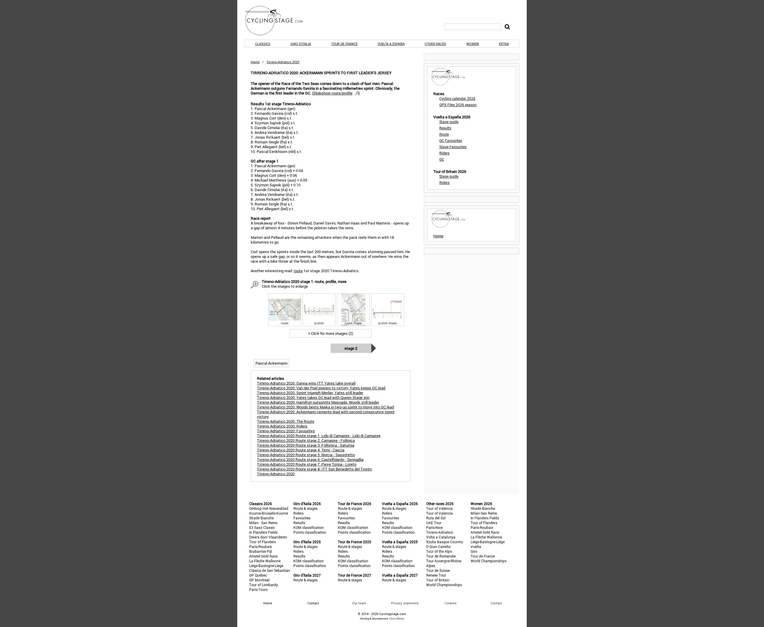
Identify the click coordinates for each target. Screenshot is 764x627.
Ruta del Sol (436, 517)
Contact (496, 603)
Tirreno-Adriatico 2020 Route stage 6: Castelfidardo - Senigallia (310, 459)
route (298, 270)
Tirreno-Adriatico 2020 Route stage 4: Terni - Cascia (300, 450)
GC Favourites (450, 140)
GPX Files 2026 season (458, 104)
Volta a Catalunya (440, 537)
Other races (435, 43)
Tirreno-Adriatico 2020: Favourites (286, 431)
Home (255, 62)
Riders (444, 153)
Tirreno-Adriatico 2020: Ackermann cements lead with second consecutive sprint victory (326, 414)
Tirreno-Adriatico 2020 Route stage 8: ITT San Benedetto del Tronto (314, 469)
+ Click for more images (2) (330, 333)
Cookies (451, 603)
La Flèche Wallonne (265, 560)
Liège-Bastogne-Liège (266, 565)
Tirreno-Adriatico (439, 532)
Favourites (301, 517)
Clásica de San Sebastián (269, 570)
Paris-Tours (258, 589)
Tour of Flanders (262, 541)
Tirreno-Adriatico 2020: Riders (282, 426)
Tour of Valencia (439, 508)
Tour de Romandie (441, 556)
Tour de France (344, 43)
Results (445, 128)
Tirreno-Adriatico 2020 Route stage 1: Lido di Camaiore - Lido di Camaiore (319, 435)
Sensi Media (396, 618)
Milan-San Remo (484, 513)
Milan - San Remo (263, 522)
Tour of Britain (437, 580)
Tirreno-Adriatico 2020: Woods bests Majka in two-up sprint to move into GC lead (325, 407)
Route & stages (305, 508)
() (336, 93)
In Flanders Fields (263, 532)
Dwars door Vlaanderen (268, 537)
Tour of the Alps (439, 551)
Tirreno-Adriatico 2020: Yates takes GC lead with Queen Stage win (313, 397)
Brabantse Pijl (260, 551)
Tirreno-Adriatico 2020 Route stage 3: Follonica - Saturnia (305, 445)
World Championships (444, 584)
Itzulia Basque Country (444, 541)
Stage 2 (350, 348)
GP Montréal (259, 580)
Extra (504, 43)
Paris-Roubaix (260, 546)
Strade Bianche (261, 517)
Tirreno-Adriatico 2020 (276, 473)
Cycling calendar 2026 (457, 98)
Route (444, 134)
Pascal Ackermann (271, 363)
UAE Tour (433, 522)
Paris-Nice (434, 527)
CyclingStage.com (277, 20)
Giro (474, 551)
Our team (359, 603)
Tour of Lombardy (263, 584)
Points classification (309, 532)
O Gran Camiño (438, 546)
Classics (262, 43)
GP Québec (258, 575)
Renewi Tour (436, 575)
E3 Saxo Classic (262, 527)
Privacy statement (405, 603)
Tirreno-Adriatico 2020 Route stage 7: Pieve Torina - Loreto (306, 464)
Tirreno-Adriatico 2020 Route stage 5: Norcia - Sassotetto (306, 454)
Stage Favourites (452, 146)
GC (441, 159)
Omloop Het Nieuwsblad (268, 508)
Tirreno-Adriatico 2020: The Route (285, 421)
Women (472, 43)
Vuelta (476, 546)
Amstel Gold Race (263, 556)
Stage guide (448, 121)
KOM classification (308, 527)
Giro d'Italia (300, 43)
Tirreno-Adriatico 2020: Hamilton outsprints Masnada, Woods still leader (318, 402)
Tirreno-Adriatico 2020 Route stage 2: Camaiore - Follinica (306, 440)
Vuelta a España (391, 43)
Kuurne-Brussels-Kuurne (268, 513)
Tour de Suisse (438, 570)
